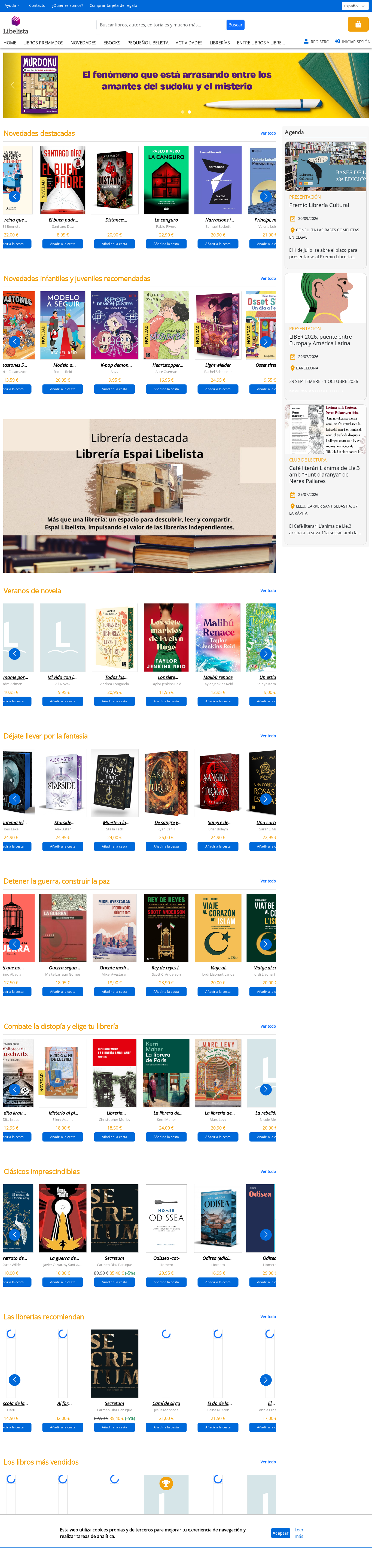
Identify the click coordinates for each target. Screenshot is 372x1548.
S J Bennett (11, 226)
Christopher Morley (114, 1119)
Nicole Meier (270, 1119)
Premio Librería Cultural (319, 205)
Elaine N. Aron (218, 1409)
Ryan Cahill (166, 829)
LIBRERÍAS (220, 43)
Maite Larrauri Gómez (62, 974)
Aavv (114, 371)
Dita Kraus (11, 1119)
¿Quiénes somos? (67, 5)
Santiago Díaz (63, 226)
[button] (12, 85)
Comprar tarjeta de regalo (113, 5)
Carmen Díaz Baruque (114, 1264)
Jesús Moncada (166, 1409)
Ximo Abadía (11, 974)
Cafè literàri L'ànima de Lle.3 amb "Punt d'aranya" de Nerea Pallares (324, 474)
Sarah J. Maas (269, 829)
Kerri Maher (166, 1119)
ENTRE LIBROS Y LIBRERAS (263, 43)
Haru (11, 1409)
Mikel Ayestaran (114, 974)
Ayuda (10, 5)
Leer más (299, 1533)
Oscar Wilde (11, 1264)
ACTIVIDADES (189, 43)
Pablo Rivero (166, 226)
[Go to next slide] (266, 196)
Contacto (37, 5)
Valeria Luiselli (269, 226)
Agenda (294, 132)
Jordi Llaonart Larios (218, 974)
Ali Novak (63, 683)
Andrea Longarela (114, 683)
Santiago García (80, 1264)
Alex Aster (63, 829)
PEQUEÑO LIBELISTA (148, 43)
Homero (166, 1264)
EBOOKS (111, 43)
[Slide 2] (189, 112)
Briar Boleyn (218, 829)
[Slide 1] (182, 112)
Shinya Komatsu (270, 683)
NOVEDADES (83, 43)
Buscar (235, 25)
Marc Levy (218, 1119)
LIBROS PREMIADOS (43, 43)
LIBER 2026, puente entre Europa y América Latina (320, 340)
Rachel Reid (63, 371)
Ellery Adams (63, 1119)
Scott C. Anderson (166, 974)
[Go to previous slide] (14, 196)
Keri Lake (11, 829)
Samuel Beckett (218, 226)
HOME (10, 43)
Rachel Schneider (218, 371)
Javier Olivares (54, 1264)
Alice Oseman (166, 371)
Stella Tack (114, 829)
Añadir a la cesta (62, 243)
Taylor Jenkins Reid (166, 683)
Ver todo (268, 133)
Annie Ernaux (269, 1409)
